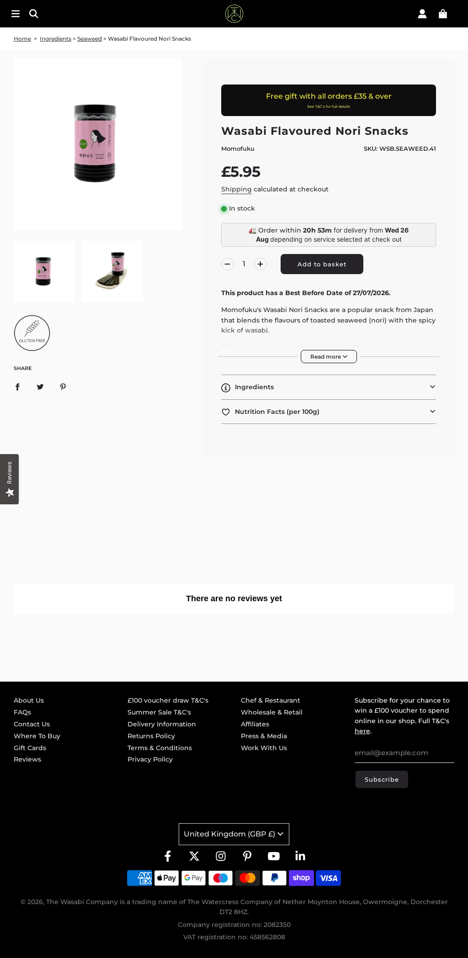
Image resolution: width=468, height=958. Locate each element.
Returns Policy (151, 736)
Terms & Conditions (160, 748)
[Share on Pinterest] (63, 386)
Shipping (236, 189)
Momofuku (238, 148)
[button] (328, 387)
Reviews (27, 759)
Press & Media (264, 736)
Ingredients (55, 38)
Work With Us (264, 748)
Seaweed (89, 38)
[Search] (74, 13)
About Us (29, 700)
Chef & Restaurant (270, 700)
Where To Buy (37, 736)
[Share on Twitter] (40, 386)
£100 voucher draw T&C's (168, 700)
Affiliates (255, 724)
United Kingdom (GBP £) (229, 834)
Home (22, 38)
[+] (260, 264)
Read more (326, 356)
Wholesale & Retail (272, 712)
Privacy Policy (150, 759)
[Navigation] (15, 13)
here (362, 731)
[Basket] (442, 13)
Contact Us (32, 724)
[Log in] (422, 13)
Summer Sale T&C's (159, 712)
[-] (227, 264)
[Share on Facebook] (17, 386)
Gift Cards (30, 748)
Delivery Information (162, 724)
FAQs (22, 712)
